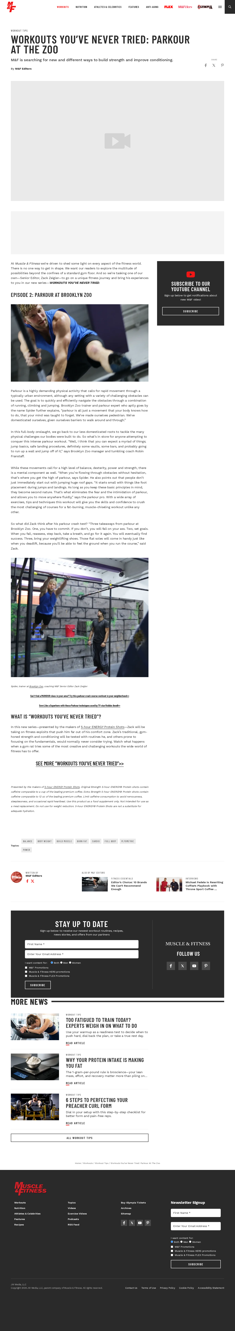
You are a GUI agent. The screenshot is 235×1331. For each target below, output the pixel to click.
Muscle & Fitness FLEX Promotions (49, 975)
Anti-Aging (152, 6)
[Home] (11, 11)
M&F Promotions (38, 967)
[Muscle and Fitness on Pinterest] (206, 966)
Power (26, 849)
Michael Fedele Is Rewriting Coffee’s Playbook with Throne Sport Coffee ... (204, 886)
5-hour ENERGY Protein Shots (102, 727)
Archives (126, 1208)
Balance (28, 841)
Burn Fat (82, 841)
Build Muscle (64, 841)
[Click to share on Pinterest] (222, 65)
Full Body (110, 841)
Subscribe (190, 311)
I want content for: (36, 962)
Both (56, 962)
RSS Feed (73, 1224)
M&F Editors (23, 68)
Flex (169, 6)
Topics (72, 1202)
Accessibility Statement (211, 1288)
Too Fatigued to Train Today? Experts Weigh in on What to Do (101, 1022)
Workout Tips (19, 30)
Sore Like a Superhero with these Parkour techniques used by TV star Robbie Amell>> (79, 705)
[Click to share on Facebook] (206, 65)
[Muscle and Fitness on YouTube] (194, 966)
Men (65, 962)
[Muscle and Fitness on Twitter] (182, 966)
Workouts (63, 6)
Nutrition (81, 6)
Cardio (96, 841)
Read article (75, 1043)
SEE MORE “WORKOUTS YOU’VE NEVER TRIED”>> (80, 763)
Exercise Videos (77, 1213)
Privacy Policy (167, 1288)
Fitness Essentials (122, 878)
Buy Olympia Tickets (133, 1202)
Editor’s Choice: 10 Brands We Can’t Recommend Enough (129, 886)
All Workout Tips (80, 1138)
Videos (72, 1208)
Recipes (19, 1224)
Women (76, 962)
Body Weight (45, 841)
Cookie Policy (186, 1288)
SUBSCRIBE (37, 985)
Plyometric (127, 841)
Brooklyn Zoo (36, 686)
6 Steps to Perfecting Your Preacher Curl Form (97, 1103)
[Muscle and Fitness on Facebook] (171, 966)
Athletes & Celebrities (108, 6)
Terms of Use (148, 1288)
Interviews (192, 878)
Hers (185, 6)
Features (134, 6)
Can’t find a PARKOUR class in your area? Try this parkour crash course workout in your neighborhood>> (79, 695)
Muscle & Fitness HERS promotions (49, 971)
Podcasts (73, 1219)
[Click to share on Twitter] (214, 65)
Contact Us (131, 1288)
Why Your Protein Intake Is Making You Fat (105, 1062)
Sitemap (126, 1213)
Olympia (205, 7)
